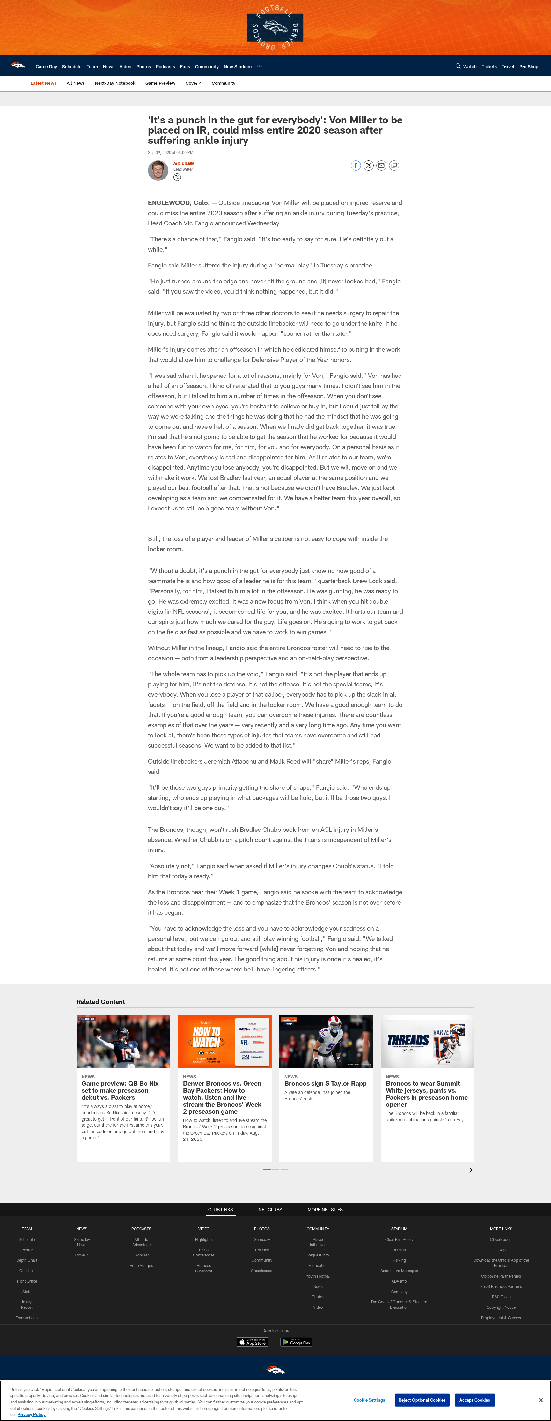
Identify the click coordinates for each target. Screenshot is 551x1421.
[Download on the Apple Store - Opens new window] (252, 1342)
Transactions (27, 1317)
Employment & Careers (501, 1317)
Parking (399, 1260)
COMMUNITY (318, 1229)
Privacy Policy (32, 1414)
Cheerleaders (262, 1270)
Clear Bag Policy (399, 1239)
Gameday (262, 1239)
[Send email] (381, 169)
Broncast (141, 1255)
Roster (27, 1250)
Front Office (27, 1281)
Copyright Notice (501, 1307)
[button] (267, 1170)
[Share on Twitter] (369, 169)
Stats (26, 1291)
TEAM (27, 1229)
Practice (262, 1250)
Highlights (204, 1239)
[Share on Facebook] (356, 169)
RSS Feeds (501, 1296)
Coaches (26, 1270)
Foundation (318, 1265)
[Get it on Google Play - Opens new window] (296, 1345)
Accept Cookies (474, 1400)
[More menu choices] (259, 66)
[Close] (541, 1400)
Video (318, 1307)
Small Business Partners (501, 1286)
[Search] (458, 66)
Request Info (318, 1255)
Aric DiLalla (183, 163)
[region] (275, 1400)
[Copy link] (394, 165)
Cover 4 (82, 1255)
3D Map (399, 1250)
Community (262, 1260)
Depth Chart (27, 1260)
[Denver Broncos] (275, 1372)
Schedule (27, 1239)
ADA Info (399, 1281)
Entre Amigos (141, 1265)
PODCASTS (141, 1229)
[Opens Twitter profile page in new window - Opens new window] (177, 177)
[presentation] (471, 1171)
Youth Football (318, 1276)
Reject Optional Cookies (422, 1400)
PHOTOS (262, 1229)
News (318, 1286)
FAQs (501, 1250)
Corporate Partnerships (501, 1276)
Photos (318, 1296)
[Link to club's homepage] (18, 65)
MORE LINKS (501, 1229)
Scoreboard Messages (399, 1270)
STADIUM (399, 1229)
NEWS (82, 1229)
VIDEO (203, 1229)
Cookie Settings (369, 1400)
